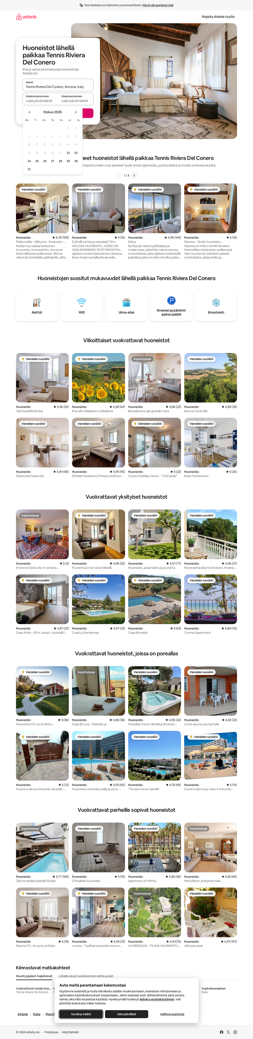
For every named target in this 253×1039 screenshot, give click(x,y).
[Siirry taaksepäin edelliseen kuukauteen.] (29, 112)
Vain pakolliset (126, 1014)
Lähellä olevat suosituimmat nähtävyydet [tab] (86, 976)
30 (76, 161)
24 (29, 161)
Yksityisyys (51, 1032)
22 (68, 153)
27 (52, 161)
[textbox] (40, 100)
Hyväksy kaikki (81, 1014)
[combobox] (58, 86)
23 (76, 153)
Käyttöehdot (70, 1032)
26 (44, 161)
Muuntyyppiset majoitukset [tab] (34, 976)
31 (29, 169)
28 (60, 161)
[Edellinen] (119, 175)
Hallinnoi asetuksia (172, 1014)
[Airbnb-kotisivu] (26, 16)
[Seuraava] (134, 175)
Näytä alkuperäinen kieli (157, 5)
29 (68, 161)
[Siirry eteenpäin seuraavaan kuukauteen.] (75, 112)
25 (37, 161)
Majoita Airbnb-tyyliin (218, 17)
